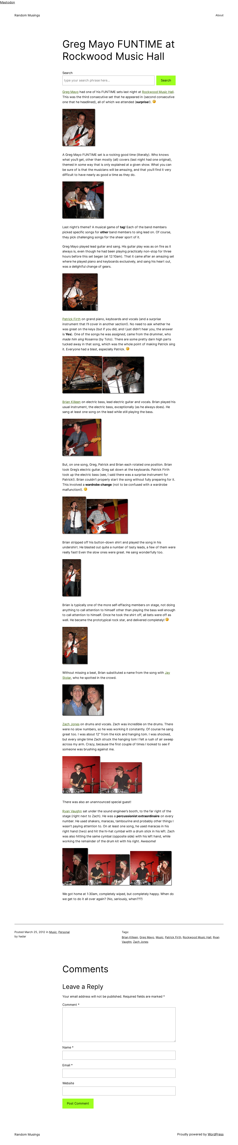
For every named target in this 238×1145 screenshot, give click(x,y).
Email (67, 1065)
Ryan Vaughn (72, 811)
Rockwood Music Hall (158, 92)
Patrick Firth (71, 319)
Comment (70, 1004)
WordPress (216, 1134)
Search (67, 73)
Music (53, 932)
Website (68, 1083)
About (220, 15)
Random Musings (27, 15)
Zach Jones (70, 724)
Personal (64, 932)
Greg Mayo (70, 92)
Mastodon (7, 2)
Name (68, 1047)
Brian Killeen (71, 402)
